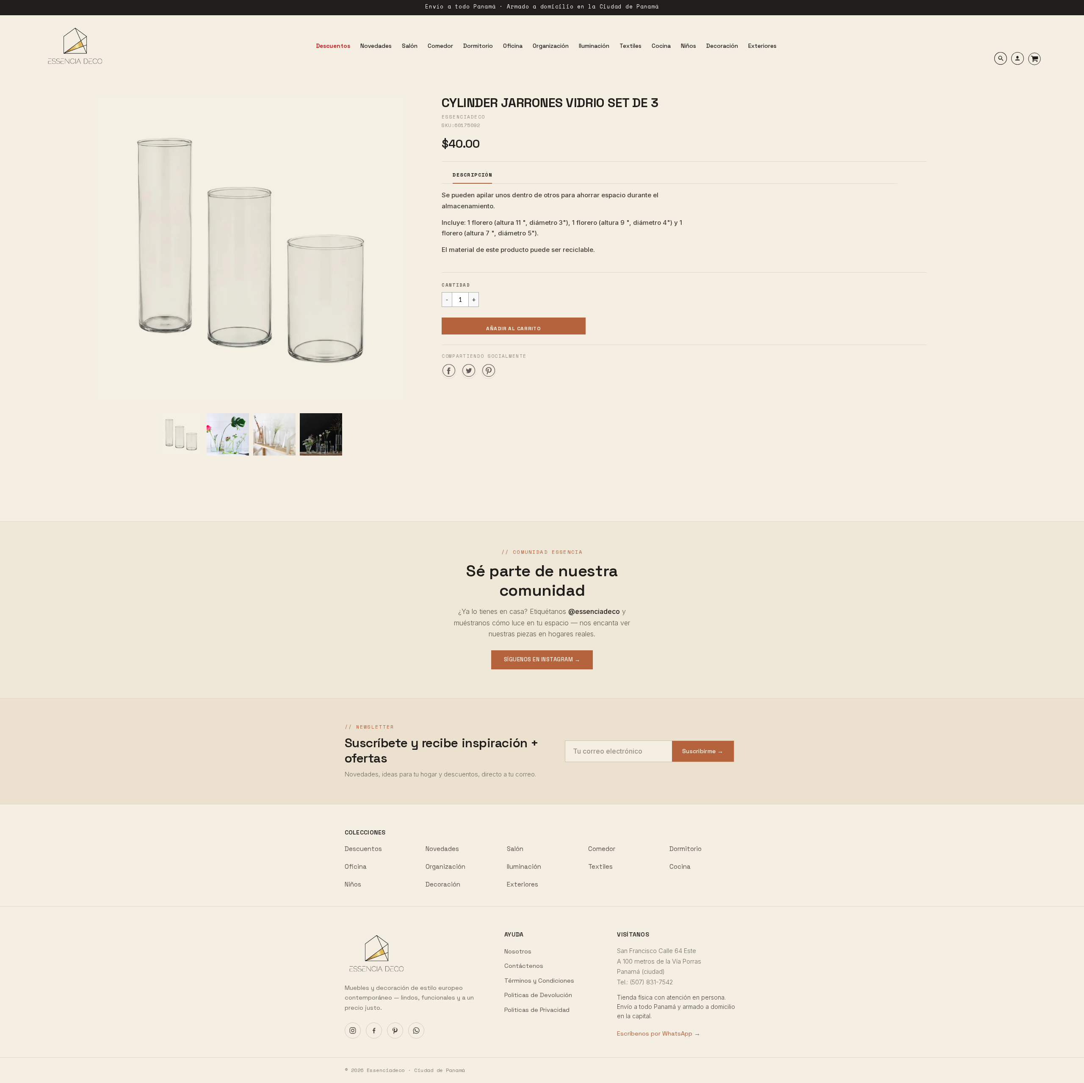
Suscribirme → (703, 751)
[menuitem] (333, 46)
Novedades (442, 849)
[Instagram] (353, 1030)
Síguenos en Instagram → (542, 659)
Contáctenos (523, 966)
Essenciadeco (463, 116)
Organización (445, 866)
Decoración (443, 884)
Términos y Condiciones (539, 980)
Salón (515, 849)
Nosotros (517, 951)
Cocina (680, 866)
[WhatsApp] (416, 1030)
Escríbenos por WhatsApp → (658, 1033)
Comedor (601, 849)
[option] (251, 248)
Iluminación (524, 866)
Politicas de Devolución (538, 995)
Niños (353, 884)
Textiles (600, 866)
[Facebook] (374, 1030)
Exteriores (522, 884)
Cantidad (456, 285)
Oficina (356, 866)
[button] (514, 326)
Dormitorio (685, 849)
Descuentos (363, 849)
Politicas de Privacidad (537, 1010)
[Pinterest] (395, 1030)
